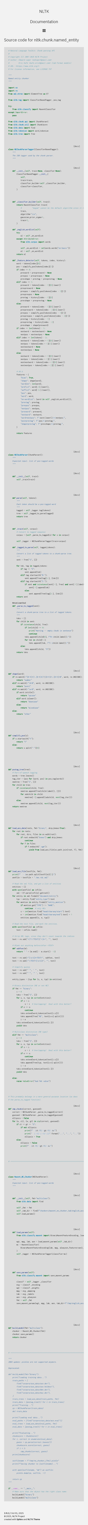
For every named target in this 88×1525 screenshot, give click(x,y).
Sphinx (20, 1519)
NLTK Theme (34, 1519)
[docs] (77, 146)
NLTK (44, 11)
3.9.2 (6, 1513)
